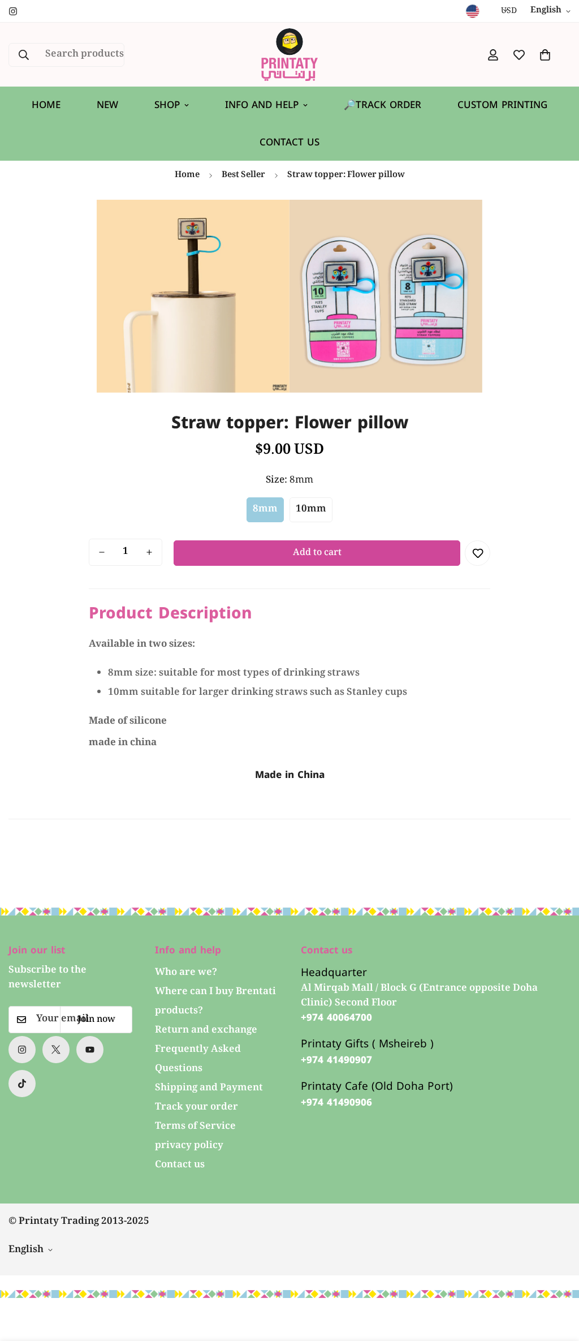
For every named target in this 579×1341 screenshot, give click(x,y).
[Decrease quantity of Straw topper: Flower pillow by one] (101, 552)
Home (46, 105)
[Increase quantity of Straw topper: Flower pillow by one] (149, 552)
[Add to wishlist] (477, 553)
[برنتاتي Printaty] (289, 55)
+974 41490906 (336, 1102)
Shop (167, 105)
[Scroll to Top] (557, 1279)
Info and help (262, 105)
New (107, 105)
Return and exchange (206, 1030)
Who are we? (186, 973)
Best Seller (243, 175)
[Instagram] (13, 11)
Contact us (289, 142)
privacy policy (189, 1146)
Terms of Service (195, 1127)
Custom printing (502, 105)
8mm (265, 509)
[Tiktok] (22, 1083)
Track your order (196, 1107)
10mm (311, 509)
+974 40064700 (336, 1018)
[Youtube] (89, 1049)
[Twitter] (56, 1049)
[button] (545, 55)
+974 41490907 (336, 1060)
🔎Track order (382, 105)
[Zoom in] (265, 224)
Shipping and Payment (209, 1088)
